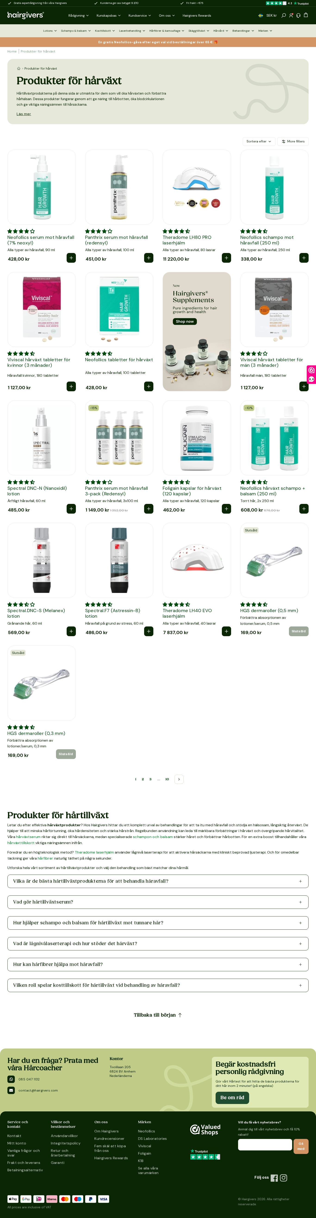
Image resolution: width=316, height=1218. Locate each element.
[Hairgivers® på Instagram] (283, 1178)
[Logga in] (291, 15)
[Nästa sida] (179, 779)
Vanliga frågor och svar (23, 1153)
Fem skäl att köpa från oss (110, 1148)
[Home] (19, 68)
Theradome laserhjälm (94, 852)
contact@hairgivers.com (38, 1090)
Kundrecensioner (109, 1138)
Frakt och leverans (23, 1162)
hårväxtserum (28, 836)
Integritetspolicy (66, 1143)
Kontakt (14, 1135)
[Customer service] (298, 15)
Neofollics (146, 1131)
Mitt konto (16, 1143)
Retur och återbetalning (63, 1153)
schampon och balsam (153, 836)
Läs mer (24, 113)
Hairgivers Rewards (111, 1158)
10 (167, 779)
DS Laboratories (152, 1138)
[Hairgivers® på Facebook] (274, 1178)
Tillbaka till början (155, 1015)
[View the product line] (197, 331)
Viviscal (144, 1146)
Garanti (57, 1162)
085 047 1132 (29, 1079)
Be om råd (232, 1098)
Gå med (301, 1146)
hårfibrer (45, 858)
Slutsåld (299, 631)
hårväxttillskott (20, 842)
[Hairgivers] (33, 15)
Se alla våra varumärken (148, 1170)
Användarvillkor (64, 1135)
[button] (261, 15)
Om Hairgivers (106, 1131)
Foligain (144, 1153)
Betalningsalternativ (24, 1170)
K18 (141, 1160)
